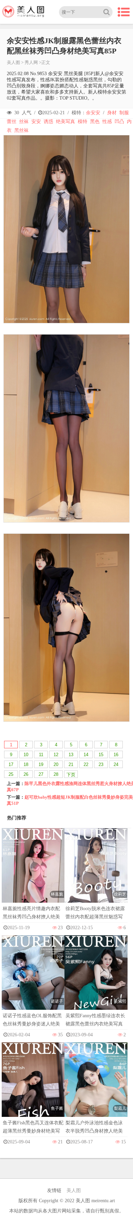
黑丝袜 (21, 130)
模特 (82, 121)
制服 (124, 112)
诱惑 (48, 121)
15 (101, 754)
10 (26, 754)
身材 (112, 112)
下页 (70, 774)
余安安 (93, 112)
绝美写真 (65, 121)
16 (116, 754)
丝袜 (24, 121)
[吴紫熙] (95, 981)
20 (56, 764)
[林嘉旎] (33, 874)
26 (26, 774)
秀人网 (31, 62)
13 (71, 754)
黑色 (95, 121)
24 (116, 764)
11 (41, 754)
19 (41, 764)
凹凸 (119, 121)
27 (41, 774)
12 (56, 754)
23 (101, 764)
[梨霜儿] (95, 1088)
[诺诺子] (33, 981)
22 (86, 764)
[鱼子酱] (33, 1088)
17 (11, 764)
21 (71, 764)
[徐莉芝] (95, 874)
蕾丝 (11, 121)
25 (11, 774)
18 (26, 764)
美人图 (13, 62)
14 (86, 754)
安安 (36, 121)
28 (56, 774)
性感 (107, 121)
